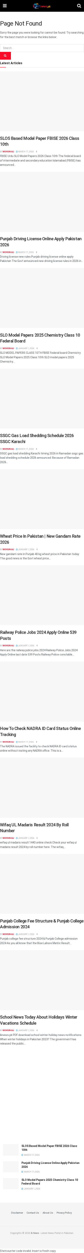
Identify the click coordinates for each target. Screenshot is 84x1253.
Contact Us (33, 1212)
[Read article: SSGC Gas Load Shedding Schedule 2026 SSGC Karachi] (42, 398)
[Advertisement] (42, 1096)
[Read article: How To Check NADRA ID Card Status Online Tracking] (42, 691)
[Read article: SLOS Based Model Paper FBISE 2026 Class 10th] (42, 101)
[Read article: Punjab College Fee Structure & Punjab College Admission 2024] (42, 884)
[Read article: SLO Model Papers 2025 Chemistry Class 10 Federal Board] (42, 298)
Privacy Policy (64, 1212)
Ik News (35, 1233)
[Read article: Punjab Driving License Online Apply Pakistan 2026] (42, 202)
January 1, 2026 (26, 348)
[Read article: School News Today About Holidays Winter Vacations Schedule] (42, 980)
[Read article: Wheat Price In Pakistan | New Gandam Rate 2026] (42, 499)
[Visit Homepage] (42, 6)
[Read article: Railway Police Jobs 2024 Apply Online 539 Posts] (42, 595)
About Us (48, 1212)
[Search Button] (79, 6)
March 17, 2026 (26, 152)
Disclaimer (17, 1212)
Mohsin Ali (8, 152)
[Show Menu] (5, 6)
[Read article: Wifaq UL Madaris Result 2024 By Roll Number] (42, 788)
